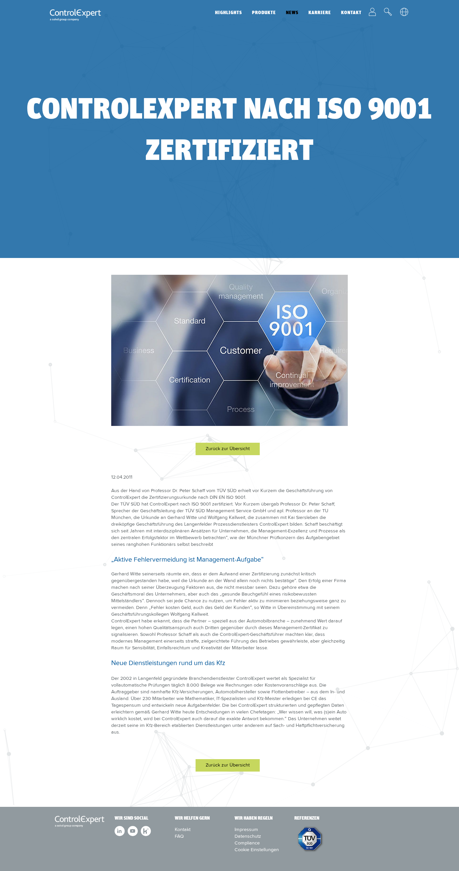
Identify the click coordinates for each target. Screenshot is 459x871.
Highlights (228, 12)
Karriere (319, 12)
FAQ (179, 836)
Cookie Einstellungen (257, 849)
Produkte (264, 12)
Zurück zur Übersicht (228, 448)
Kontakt (351, 12)
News (292, 12)
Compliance (247, 842)
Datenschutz (248, 836)
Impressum (246, 829)
